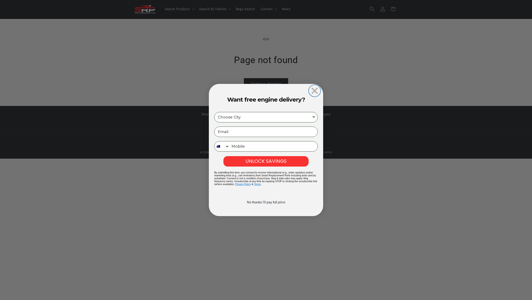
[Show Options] (314, 117)
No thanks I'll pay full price (266, 202)
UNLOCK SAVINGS (266, 161)
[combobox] (265, 117)
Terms (257, 184)
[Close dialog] (315, 91)
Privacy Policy (243, 184)
